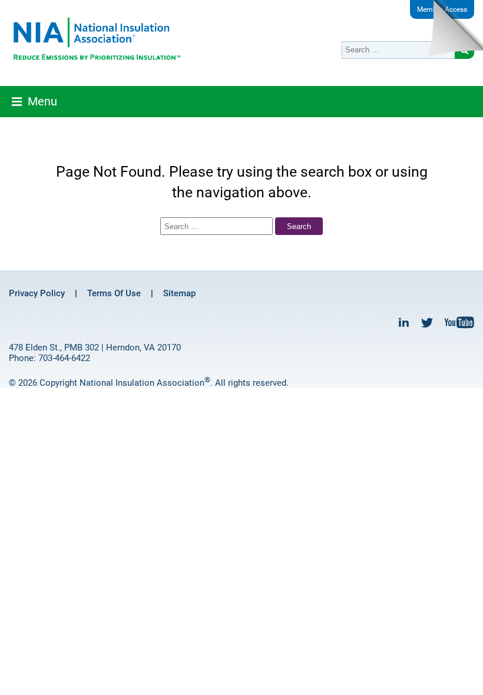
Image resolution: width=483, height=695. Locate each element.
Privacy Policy (37, 293)
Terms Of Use (114, 293)
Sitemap (179, 293)
